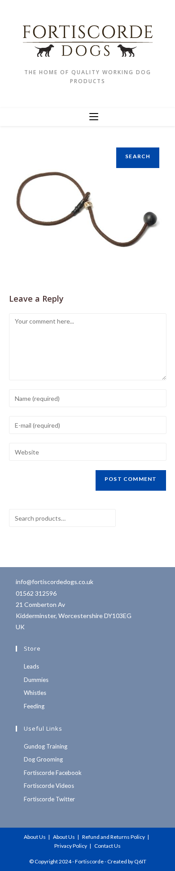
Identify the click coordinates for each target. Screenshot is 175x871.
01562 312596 (36, 593)
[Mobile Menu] (93, 117)
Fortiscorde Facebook (53, 772)
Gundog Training (45, 746)
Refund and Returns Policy (113, 836)
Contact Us (107, 845)
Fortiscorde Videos (49, 785)
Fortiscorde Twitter (49, 799)
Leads (31, 666)
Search (137, 156)
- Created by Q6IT (125, 861)
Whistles (35, 692)
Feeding (34, 706)
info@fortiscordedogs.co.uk (54, 581)
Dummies (36, 679)
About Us (35, 836)
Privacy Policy (70, 845)
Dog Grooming (43, 759)
